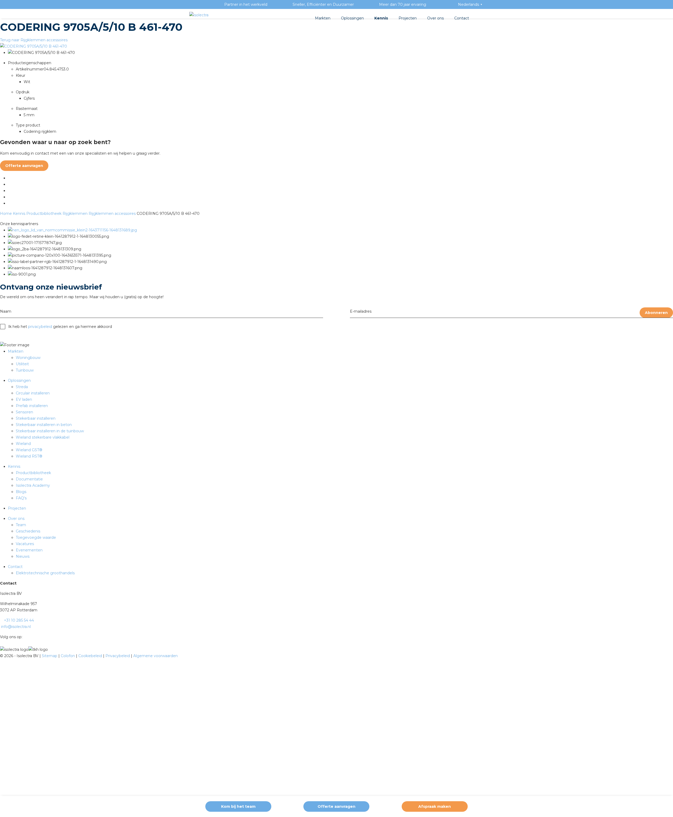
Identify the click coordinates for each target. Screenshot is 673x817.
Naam (5, 311)
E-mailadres (360, 311)
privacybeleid (40, 326)
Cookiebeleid (90, 655)
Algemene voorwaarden (155, 655)
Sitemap (50, 655)
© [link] (1, 655)
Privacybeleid (118, 655)
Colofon (68, 655)
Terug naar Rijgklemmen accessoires (34, 40)
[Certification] (72, 230)
